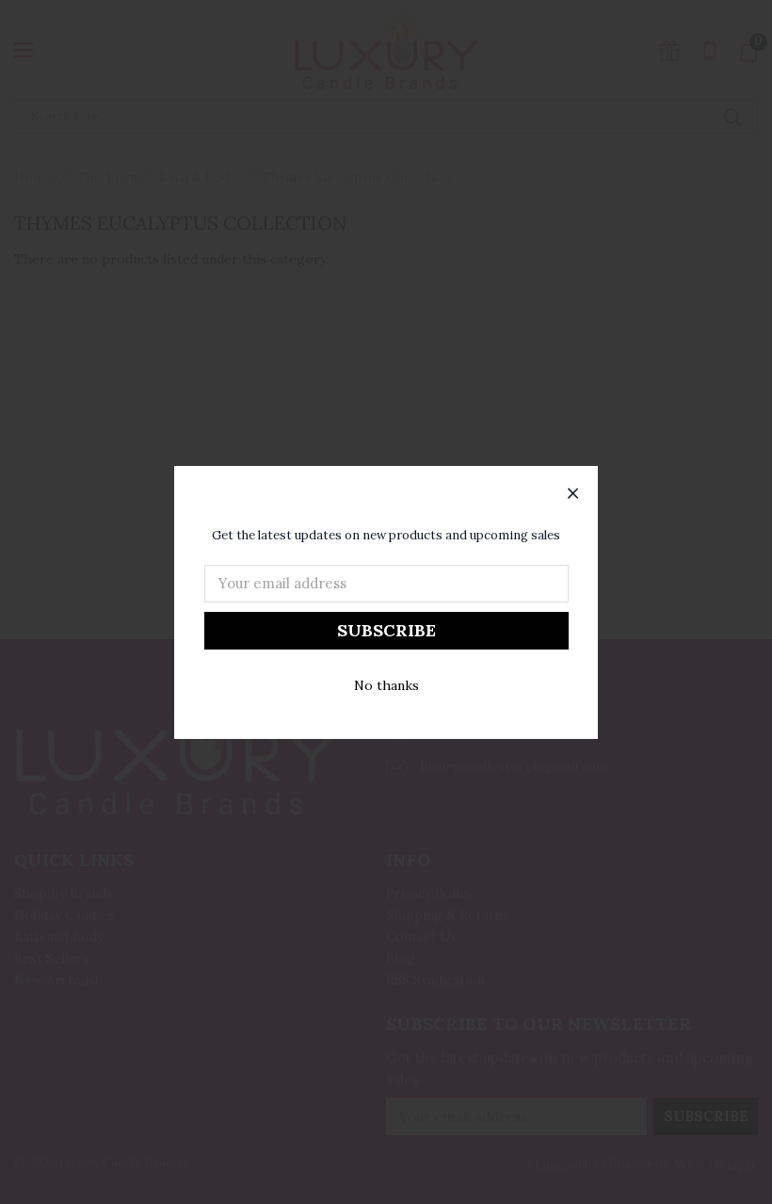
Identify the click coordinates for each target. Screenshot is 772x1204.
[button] (573, 494)
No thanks (386, 685)
